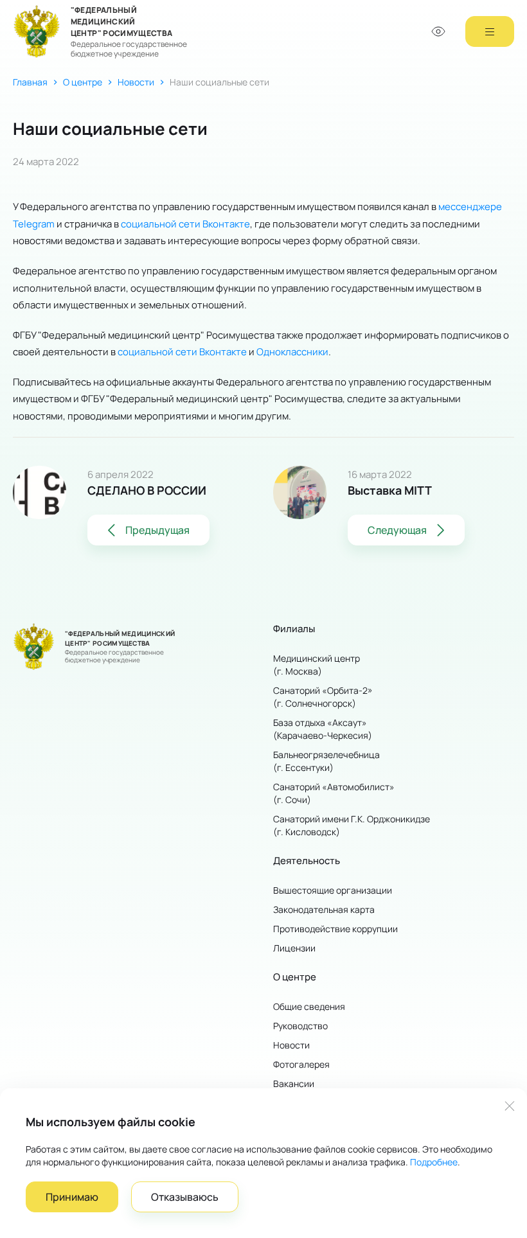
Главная (30, 82)
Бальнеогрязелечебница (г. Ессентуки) (326, 761)
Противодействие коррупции (335, 929)
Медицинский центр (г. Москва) (316, 664)
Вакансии (293, 1083)
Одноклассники (292, 351)
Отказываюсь (185, 1197)
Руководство (300, 1026)
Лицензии (294, 948)
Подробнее (434, 1162)
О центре (82, 82)
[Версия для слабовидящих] (438, 32)
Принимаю (72, 1197)
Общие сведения (309, 1006)
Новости (136, 82)
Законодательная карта (324, 909)
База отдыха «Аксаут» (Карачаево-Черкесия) (322, 728)
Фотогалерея (301, 1064)
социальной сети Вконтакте (185, 223)
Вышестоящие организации (332, 890)
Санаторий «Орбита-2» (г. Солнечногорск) (323, 696)
